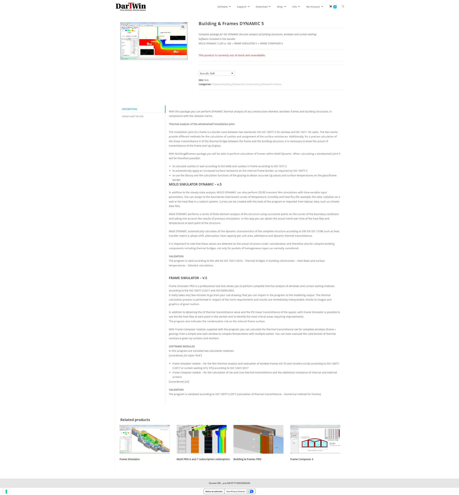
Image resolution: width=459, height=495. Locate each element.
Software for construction (245, 84)
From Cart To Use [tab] (132, 116)
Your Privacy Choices (235, 491)
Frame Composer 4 (301, 459)
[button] (183, 27)
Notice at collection (214, 491)
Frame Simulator (130, 459)
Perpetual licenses (221, 84)
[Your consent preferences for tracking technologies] (6, 491)
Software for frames (270, 84)
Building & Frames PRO (247, 459)
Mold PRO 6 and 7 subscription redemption (203, 459)
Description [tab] (129, 109)
